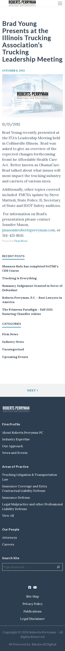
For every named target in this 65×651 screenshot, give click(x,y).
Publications (32, 611)
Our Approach (12, 446)
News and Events (14, 453)
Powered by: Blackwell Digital (34, 644)
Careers (8, 544)
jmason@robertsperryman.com (28, 230)
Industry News (13, 342)
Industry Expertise (16, 439)
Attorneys (9, 538)
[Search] (58, 567)
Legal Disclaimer (32, 619)
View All (8, 516)
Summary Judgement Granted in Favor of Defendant (32, 288)
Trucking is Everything (19, 278)
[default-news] (32, 95)
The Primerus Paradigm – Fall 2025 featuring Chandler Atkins (27, 312)
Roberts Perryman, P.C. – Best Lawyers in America (32, 300)
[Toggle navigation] (60, 3)
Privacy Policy (33, 604)
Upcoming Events (15, 357)
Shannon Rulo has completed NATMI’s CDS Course (30, 268)
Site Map (32, 596)
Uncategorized (13, 349)
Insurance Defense (16, 498)
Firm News (10, 334)
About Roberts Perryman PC (22, 433)
